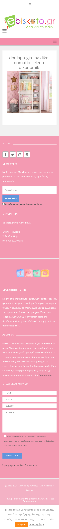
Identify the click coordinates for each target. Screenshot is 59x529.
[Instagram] (20, 154)
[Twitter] (13, 154)
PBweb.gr (34, 485)
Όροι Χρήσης (36, 524)
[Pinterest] (27, 154)
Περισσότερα (45, 374)
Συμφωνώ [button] (21, 524)
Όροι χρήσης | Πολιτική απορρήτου (20, 465)
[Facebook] (5, 154)
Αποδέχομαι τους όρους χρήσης (23, 204)
